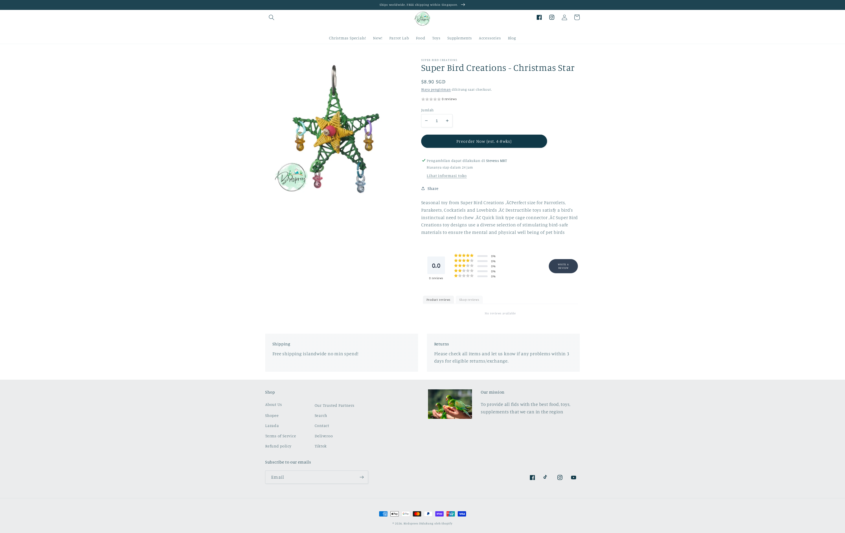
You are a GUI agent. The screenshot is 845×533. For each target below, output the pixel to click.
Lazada (272, 425)
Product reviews (438, 299)
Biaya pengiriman (436, 89)
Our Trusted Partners (335, 405)
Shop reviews (469, 299)
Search (321, 415)
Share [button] (433, 188)
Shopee (272, 415)
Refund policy (278, 445)
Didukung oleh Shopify (435, 523)
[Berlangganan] (361, 477)
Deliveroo (324, 435)
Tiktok (321, 445)
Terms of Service (280, 435)
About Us (273, 404)
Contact (322, 425)
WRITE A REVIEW (563, 266)
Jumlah (427, 109)
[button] (271, 17)
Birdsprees (411, 523)
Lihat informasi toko (447, 175)
